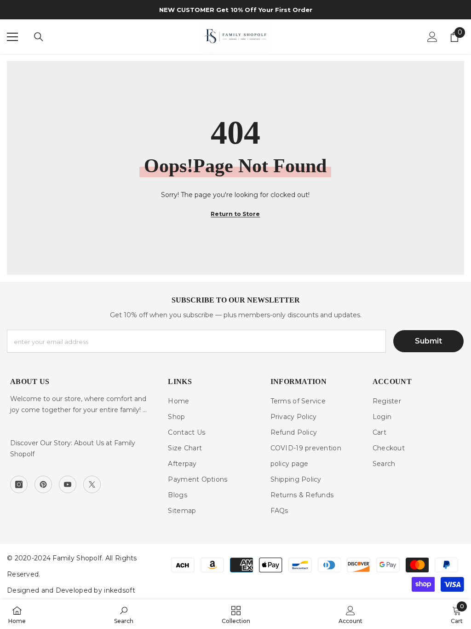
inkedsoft (119, 590)
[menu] (12, 36)
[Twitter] (92, 484)
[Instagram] (19, 484)
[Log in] (432, 37)
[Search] (38, 36)
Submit (428, 341)
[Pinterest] (43, 484)
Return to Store (235, 213)
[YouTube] (67, 484)
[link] (123, 614)
